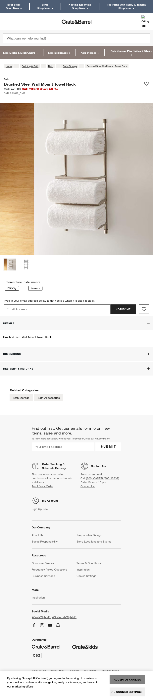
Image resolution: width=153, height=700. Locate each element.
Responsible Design (89, 535)
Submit (108, 446)
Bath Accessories (48, 398)
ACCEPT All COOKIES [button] (127, 679)
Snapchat (58, 625)
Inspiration (83, 569)
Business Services (43, 576)
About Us (37, 535)
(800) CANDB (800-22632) (102, 478)
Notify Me (123, 309)
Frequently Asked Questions (49, 569)
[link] (14, 21)
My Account (50, 500)
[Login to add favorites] (146, 84)
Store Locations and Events (93, 541)
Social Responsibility (45, 541)
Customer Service (43, 563)
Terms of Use (39, 670)
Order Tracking (52, 464)
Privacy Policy (102, 438)
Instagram (42, 625)
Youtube (50, 625)
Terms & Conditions (88, 563)
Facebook (34, 625)
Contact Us (98, 466)
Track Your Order (42, 486)
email (99, 474)
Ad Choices (89, 670)
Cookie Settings (86, 576)
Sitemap (74, 670)
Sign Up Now (40, 509)
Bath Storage (21, 398)
